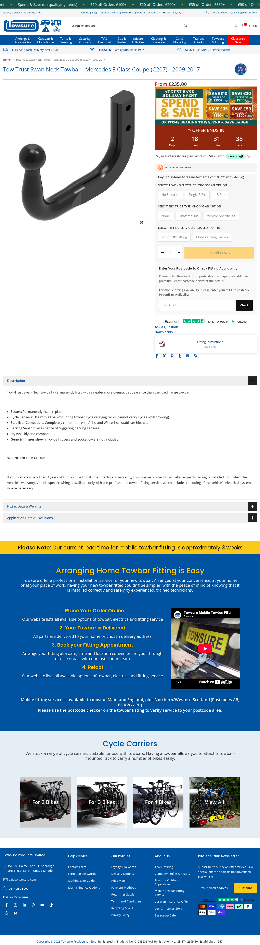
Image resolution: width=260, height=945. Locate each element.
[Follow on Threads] (6, 913)
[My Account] (235, 26)
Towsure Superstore (133, 12)
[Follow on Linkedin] (24, 905)
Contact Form (77, 867)
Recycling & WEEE (123, 908)
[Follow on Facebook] (6, 905)
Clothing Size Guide (81, 881)
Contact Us (153, 12)
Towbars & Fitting (218, 40)
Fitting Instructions (210, 342)
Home (7, 59)
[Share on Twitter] (164, 356)
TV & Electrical (104, 40)
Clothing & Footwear (158, 40)
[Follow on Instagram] (15, 905)
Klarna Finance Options (84, 887)
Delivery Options (122, 874)
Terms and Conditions (126, 901)
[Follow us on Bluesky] (15, 913)
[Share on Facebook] (156, 356)
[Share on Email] (187, 356)
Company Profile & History (172, 874)
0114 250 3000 (218, 12)
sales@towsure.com (245, 12)
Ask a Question (166, 327)
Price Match (119, 881)
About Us (84, 12)
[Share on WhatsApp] (195, 356)
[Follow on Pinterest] (33, 905)
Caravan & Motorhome (45, 40)
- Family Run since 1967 (121, 50)
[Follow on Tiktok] (51, 905)
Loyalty (177, 12)
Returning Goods (122, 894)
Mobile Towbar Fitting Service (169, 893)
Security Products (85, 40)
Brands (166, 12)
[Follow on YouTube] (42, 905)
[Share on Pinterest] (172, 356)
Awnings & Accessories (23, 40)
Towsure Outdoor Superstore (167, 882)
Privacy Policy (120, 915)
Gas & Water (121, 40)
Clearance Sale (238, 40)
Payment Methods (123, 887)
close (257, 4)
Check (244, 305)
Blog (95, 12)
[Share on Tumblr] (180, 356)
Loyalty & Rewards (123, 867)
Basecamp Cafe (165, 915)
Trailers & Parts (198, 40)
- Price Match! (207, 50)
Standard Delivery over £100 (35, 50)
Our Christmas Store (169, 908)
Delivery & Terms (109, 12)
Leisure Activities (138, 40)
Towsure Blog (164, 867)
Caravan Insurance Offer (171, 901)
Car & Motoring (179, 40)
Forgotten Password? (82, 874)
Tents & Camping (66, 40)
